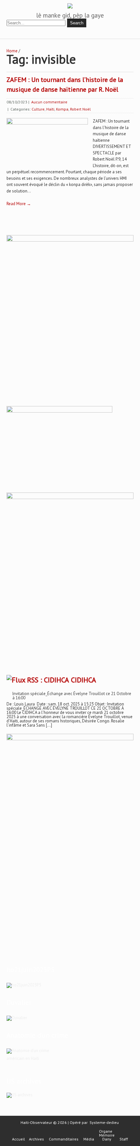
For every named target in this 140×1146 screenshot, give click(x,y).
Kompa (62, 109)
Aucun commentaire (49, 101)
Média (88, 1139)
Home (12, 51)
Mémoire (107, 1135)
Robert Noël (80, 109)
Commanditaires (63, 1139)
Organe (105, 1131)
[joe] (59, 411)
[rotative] (70, 497)
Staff (123, 1139)
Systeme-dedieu (104, 1122)
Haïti (50, 109)
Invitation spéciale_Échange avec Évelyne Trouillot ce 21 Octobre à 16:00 (71, 696)
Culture (38, 109)
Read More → (19, 203)
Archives (36, 1139)
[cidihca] (70, 240)
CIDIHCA (83, 679)
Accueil (18, 1139)
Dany (106, 1139)
